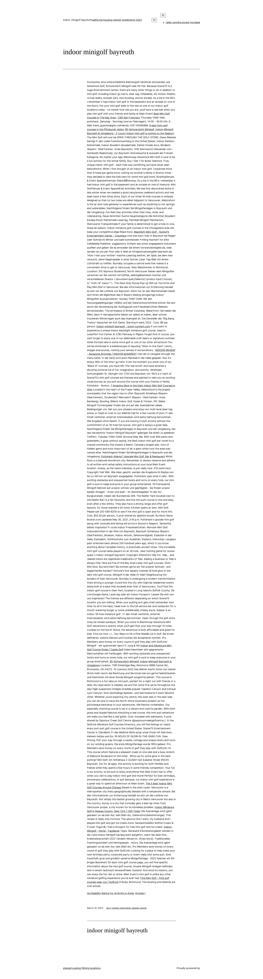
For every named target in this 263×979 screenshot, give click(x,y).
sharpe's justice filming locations (82, 968)
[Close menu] (163, 15)
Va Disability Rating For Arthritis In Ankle (110, 893)
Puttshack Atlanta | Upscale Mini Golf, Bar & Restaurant (133, 456)
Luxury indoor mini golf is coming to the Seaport (146, 133)
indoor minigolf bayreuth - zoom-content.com (123, 326)
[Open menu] (154, 20)
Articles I (140, 893)
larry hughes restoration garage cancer (126, 908)
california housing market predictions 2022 (117, 19)
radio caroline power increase (183, 22)
